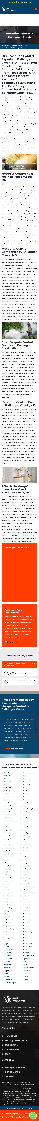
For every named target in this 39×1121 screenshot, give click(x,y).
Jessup (6, 974)
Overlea (7, 884)
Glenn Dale (27, 785)
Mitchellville (8, 917)
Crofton (25, 857)
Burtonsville (27, 914)
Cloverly (26, 872)
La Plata (7, 962)
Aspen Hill (26, 959)
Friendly (25, 803)
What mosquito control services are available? (18, 664)
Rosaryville (8, 839)
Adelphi (25, 974)
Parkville (7, 875)
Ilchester (7, 977)
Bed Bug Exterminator (16, 1040)
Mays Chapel (8, 926)
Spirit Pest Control (26, 1108)
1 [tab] (8, 748)
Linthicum (7, 935)
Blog (7, 1053)
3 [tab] (16, 748)
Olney (6, 887)
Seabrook (7, 827)
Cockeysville (27, 869)
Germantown (27, 797)
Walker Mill (8, 788)
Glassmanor (27, 794)
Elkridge (25, 833)
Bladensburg (27, 932)
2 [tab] (12, 748)
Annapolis (26, 971)
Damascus (26, 851)
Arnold (25, 962)
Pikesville (7, 863)
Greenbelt (26, 782)
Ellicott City (27, 827)
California (26, 911)
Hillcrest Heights (10, 983)
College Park (27, 863)
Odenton (7, 890)
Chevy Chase (27, 884)
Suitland (7, 812)
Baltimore (26, 953)
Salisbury (7, 833)
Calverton (26, 908)
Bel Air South (27, 944)
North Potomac (9, 896)
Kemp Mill (7, 968)
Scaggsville (8, 830)
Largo (6, 944)
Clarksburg (26, 878)
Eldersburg (26, 836)
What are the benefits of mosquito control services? (15, 673)
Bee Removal (11, 1044)
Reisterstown (9, 848)
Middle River (8, 923)
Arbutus (25, 965)
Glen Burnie (27, 791)
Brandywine (27, 926)
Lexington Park (9, 938)
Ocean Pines (8, 893)
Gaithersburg (27, 800)
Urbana (6, 794)
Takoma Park (8, 806)
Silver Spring (8, 818)
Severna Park (8, 821)
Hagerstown (27, 779)
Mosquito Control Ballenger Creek (13, 48)
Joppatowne (8, 971)
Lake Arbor (8, 959)
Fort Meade (27, 812)
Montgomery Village (8, 912)
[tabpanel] (19, 35)
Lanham (6, 947)
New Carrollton (9, 905)
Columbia (26, 860)
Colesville (26, 866)
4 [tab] (21, 748)
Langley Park (8, 950)
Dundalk (25, 848)
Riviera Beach (9, 845)
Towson (6, 800)
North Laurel (8, 899)
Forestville (26, 815)
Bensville (26, 938)
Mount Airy (8, 908)
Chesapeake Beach (29, 893)
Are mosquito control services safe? (18, 681)
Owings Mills (8, 881)
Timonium (7, 803)
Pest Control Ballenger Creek (17, 45)
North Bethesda (9, 902)
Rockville (7, 842)
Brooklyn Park (28, 920)
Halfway (26, 776)
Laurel (6, 941)
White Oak (7, 776)
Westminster (8, 785)
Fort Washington (29, 809)
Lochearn (7, 932)
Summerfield (8, 809)
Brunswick (26, 917)
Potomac (7, 860)
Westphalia (8, 782)
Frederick (26, 806)
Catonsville (27, 896)
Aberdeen (26, 980)
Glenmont (26, 788)
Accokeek (26, 977)
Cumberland (27, 854)
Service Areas (12, 1049)
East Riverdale (28, 845)
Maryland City (9, 929)
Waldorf (7, 791)
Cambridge (26, 905)
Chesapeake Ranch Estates (29, 888)
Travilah (7, 797)
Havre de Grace (28, 773)
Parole (6, 872)
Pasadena (7, 869)
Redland (7, 851)
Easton (25, 842)
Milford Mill (8, 920)
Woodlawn (8, 773)
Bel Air (25, 950)
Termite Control (13, 1035)
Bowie (25, 929)
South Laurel (8, 815)
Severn (6, 824)
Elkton (25, 830)
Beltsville (26, 941)
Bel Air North (27, 947)
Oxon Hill (7, 878)
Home (4, 45)
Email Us (10, 1076)
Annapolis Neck (28, 968)
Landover (7, 953)
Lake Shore (8, 956)
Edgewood (26, 839)
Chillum (25, 881)
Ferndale (26, 818)
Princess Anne (9, 857)
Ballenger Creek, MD (15, 1067)
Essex (25, 824)
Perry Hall (7, 866)
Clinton (25, 875)
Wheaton (7, 779)
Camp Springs (27, 902)
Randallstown (9, 854)
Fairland (25, 821)
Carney (25, 899)
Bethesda (26, 935)
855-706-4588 (12, 1072)
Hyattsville (8, 980)
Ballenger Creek (28, 956)
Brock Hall (26, 923)
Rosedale (7, 836)
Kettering (7, 965)
